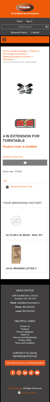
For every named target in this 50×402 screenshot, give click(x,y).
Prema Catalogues (25, 332)
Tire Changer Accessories (14, 54)
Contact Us (25, 326)
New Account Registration (25, 337)
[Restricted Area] (25, 392)
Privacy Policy (25, 340)
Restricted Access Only (21, 186)
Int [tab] (5, 181)
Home (19, 21)
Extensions (8, 59)
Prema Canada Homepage (15, 51)
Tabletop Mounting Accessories (17, 56)
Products (34, 51)
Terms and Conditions (25, 343)
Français (35, 32)
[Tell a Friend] (25, 163)
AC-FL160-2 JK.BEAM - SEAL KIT (24, 235)
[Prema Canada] (25, 8)
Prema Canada (15, 388)
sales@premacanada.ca (28, 303)
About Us (25, 334)
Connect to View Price (13, 157)
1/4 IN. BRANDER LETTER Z (21, 268)
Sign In (29, 21)
